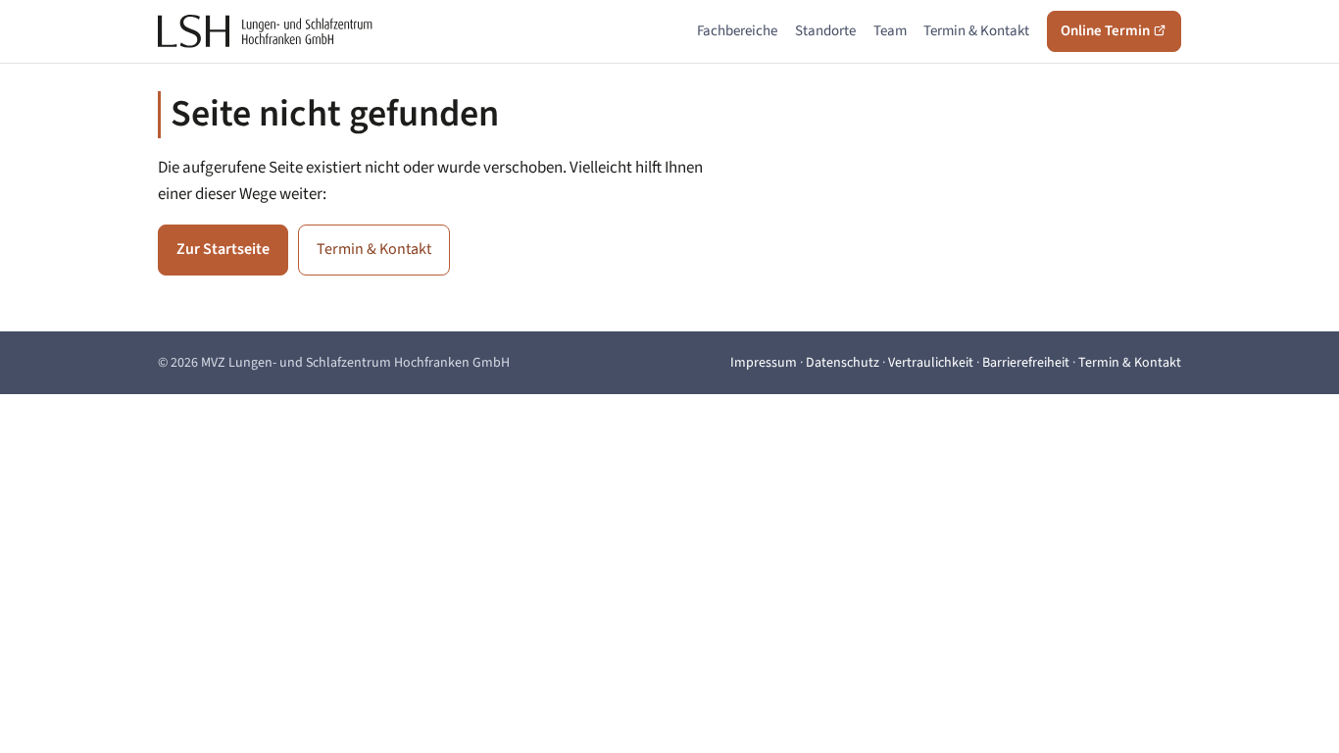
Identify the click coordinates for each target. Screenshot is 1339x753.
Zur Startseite (223, 249)
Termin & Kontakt (976, 31)
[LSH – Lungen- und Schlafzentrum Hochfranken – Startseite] (266, 31)
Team (890, 31)
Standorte (825, 31)
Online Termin (1107, 31)
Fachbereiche (737, 31)
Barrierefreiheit (1025, 363)
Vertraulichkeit (930, 363)
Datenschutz (842, 363)
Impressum (763, 363)
